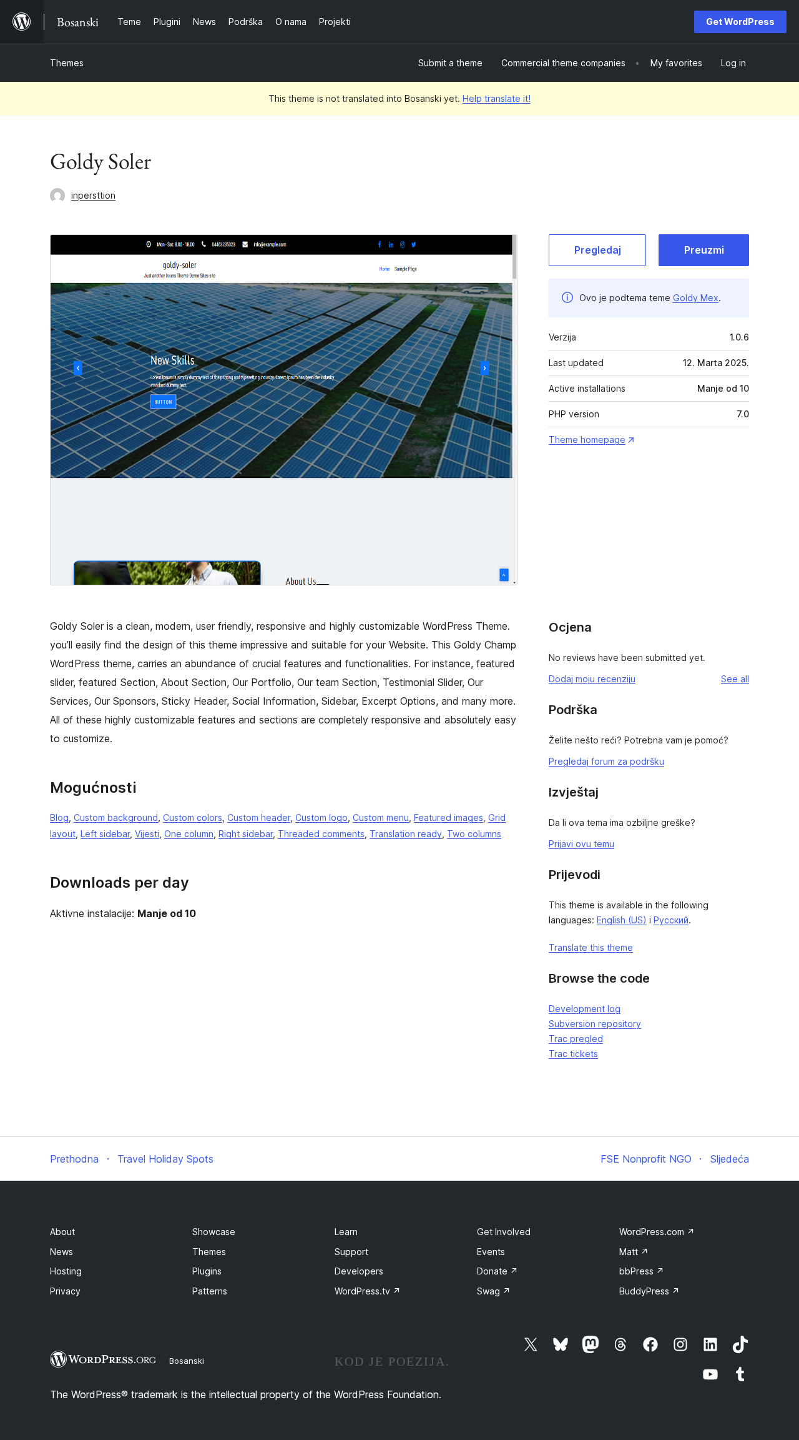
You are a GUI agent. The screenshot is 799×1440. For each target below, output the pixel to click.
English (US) (622, 920)
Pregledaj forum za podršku (606, 761)
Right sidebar (245, 833)
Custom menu (381, 817)
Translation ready (406, 833)
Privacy (65, 1291)
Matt (634, 1251)
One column (188, 833)
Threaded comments (321, 833)
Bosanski (186, 1361)
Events (491, 1251)
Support (351, 1251)
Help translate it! (497, 98)
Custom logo (321, 817)
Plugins (207, 1271)
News (61, 1251)
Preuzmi (704, 250)
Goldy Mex (695, 297)
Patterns (209, 1291)
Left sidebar (105, 833)
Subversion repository (595, 1023)
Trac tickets (573, 1053)
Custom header (258, 817)
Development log (584, 1008)
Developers (359, 1271)
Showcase (213, 1231)
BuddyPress (649, 1291)
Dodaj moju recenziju (592, 678)
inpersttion (93, 195)
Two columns (474, 833)
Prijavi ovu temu (581, 843)
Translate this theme (591, 947)
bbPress (641, 1271)
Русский (671, 920)
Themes (67, 62)
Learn (346, 1231)
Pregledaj (597, 250)
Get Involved (504, 1231)
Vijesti (147, 833)
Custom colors (192, 817)
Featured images (448, 817)
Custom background (116, 817)
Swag (494, 1291)
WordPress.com (657, 1231)
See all (735, 678)
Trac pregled (576, 1038)
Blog (59, 817)
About (62, 1231)
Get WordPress (740, 21)
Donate (497, 1271)
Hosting (66, 1271)
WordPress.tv (368, 1291)
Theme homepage (587, 439)
